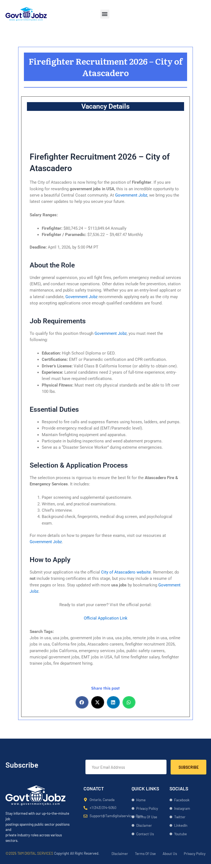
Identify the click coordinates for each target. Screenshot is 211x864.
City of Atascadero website (126, 572)
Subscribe (189, 767)
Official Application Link (105, 618)
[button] (104, 14)
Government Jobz (131, 195)
